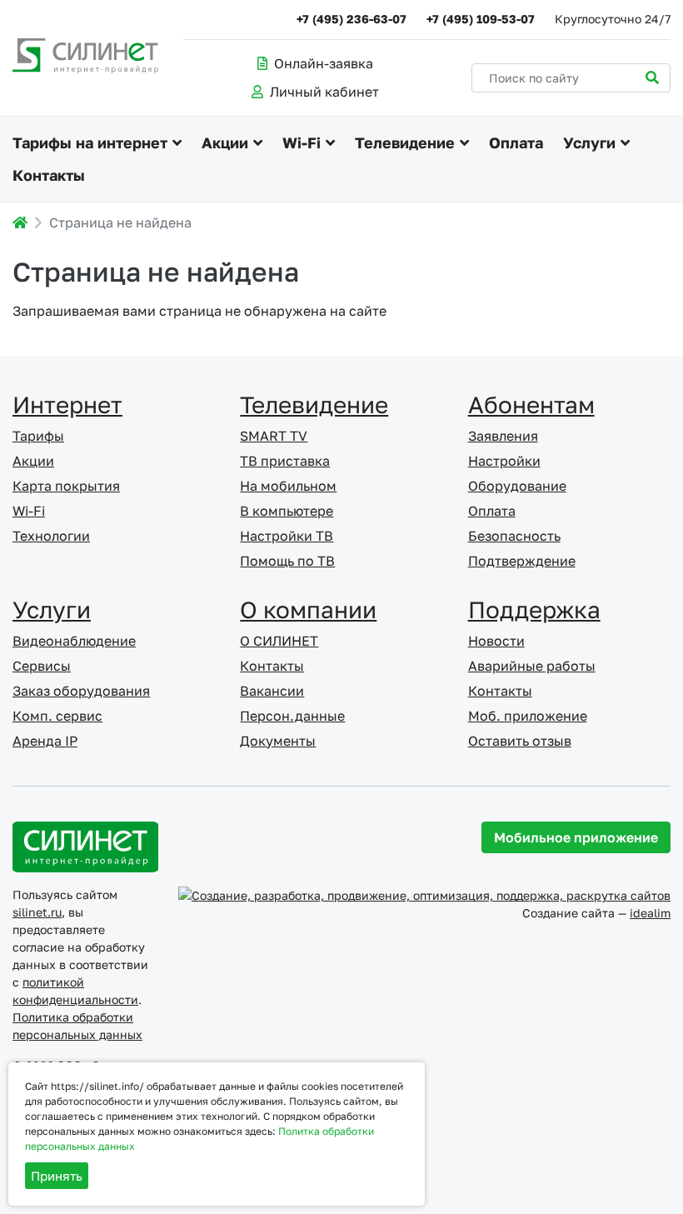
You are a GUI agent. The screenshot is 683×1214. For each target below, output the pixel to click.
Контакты (48, 175)
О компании (308, 609)
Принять (56, 1175)
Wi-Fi (301, 142)
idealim (650, 913)
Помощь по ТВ (287, 560)
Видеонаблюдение (74, 640)
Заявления (503, 435)
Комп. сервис (57, 715)
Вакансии (272, 690)
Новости (496, 640)
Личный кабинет (324, 91)
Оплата (516, 142)
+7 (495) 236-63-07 (351, 19)
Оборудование (517, 485)
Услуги (589, 142)
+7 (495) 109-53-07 (480, 19)
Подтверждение (522, 560)
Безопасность (514, 535)
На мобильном (288, 485)
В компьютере (286, 510)
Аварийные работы (532, 665)
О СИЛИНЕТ (279, 640)
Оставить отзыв (519, 740)
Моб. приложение (527, 715)
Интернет (67, 404)
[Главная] (19, 222)
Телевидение (405, 142)
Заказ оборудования (81, 690)
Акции (225, 142)
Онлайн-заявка (323, 63)
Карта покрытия (66, 485)
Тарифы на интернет (89, 142)
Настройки (504, 460)
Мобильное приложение (576, 837)
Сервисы (41, 665)
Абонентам (531, 404)
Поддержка (534, 609)
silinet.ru (37, 912)
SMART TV (273, 435)
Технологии (51, 535)
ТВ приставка (285, 460)
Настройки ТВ (286, 535)
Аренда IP (44, 740)
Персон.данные (292, 715)
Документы (278, 740)
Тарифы (38, 435)
